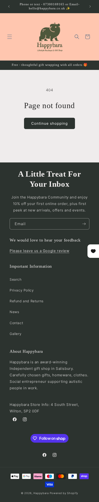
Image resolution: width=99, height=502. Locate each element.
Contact (16, 323)
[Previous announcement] (9, 6)
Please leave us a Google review (39, 250)
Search (16, 279)
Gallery (15, 334)
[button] (9, 36)
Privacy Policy (22, 290)
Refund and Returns (26, 301)
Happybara (41, 493)
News (14, 312)
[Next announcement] (90, 6)
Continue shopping (49, 123)
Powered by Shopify (64, 493)
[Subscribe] (84, 223)
